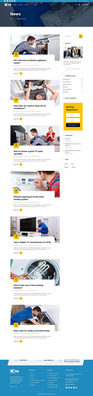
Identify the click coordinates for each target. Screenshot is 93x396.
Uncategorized (68, 89)
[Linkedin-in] (12, 1)
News (27, 65)
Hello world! (67, 138)
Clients (66, 163)
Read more (23, 73)
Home (14, 4)
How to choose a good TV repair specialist (28, 152)
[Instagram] (7, 1)
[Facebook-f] (5, 1)
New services (28, 156)
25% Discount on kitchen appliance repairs (30, 61)
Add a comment (35, 65)
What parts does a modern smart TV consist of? (73, 144)
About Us (21, 4)
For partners (28, 111)
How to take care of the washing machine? (28, 286)
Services (27, 4)
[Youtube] (14, 1)
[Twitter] (10, 1)
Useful (66, 92)
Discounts (67, 79)
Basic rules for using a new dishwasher (32, 331)
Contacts (35, 4)
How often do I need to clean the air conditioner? (30, 107)
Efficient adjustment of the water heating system (29, 198)
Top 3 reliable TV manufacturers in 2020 (32, 242)
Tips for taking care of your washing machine (73, 151)
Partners (66, 167)
